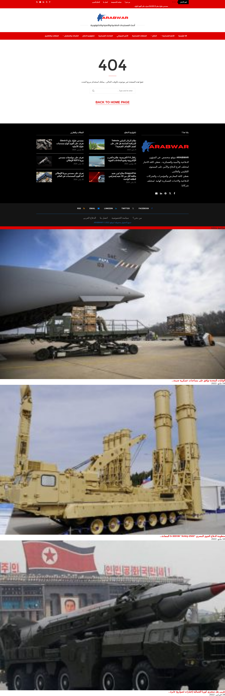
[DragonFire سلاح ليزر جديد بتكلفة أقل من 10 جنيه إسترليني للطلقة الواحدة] (97, 177)
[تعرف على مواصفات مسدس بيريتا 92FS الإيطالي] (44, 161)
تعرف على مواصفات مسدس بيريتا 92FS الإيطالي (71, 158)
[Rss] (37, 2)
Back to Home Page (113, 102)
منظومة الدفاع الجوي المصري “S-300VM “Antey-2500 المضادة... (192, 536)
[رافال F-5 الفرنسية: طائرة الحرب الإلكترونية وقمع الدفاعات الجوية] (97, 161)
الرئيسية (181, 35)
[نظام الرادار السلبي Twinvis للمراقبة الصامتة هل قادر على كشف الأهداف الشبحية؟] (97, 144)
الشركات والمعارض (71, 35)
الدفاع (154, 35)
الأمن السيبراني (122, 35)
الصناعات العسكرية (105, 35)
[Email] (40, 2)
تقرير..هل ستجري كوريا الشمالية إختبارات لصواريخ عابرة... (196, 691)
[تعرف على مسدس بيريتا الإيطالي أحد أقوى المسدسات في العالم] (44, 177)
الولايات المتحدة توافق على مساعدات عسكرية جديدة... (198, 380)
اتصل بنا (105, 2)
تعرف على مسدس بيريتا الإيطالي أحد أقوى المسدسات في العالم (69, 174)
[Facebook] (49, 2)
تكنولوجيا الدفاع (89, 35)
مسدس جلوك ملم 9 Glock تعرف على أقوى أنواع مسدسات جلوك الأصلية (70, 143)
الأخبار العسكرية (168, 35)
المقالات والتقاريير (52, 35)
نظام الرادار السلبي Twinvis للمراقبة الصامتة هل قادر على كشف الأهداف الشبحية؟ (123, 143)
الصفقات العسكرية (139, 35)
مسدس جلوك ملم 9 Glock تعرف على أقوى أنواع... (151, 6)
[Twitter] (47, 2)
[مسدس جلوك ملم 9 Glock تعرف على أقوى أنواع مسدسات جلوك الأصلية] (44, 144)
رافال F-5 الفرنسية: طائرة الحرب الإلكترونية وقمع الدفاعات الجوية (121, 158)
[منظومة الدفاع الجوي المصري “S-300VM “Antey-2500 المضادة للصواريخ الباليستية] (112, 460)
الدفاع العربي (96, 2)
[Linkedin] (43, 2)
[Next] (175, 2)
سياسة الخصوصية (116, 2)
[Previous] (173, 2)
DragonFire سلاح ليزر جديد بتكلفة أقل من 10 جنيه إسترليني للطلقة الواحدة (122, 176)
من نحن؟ (127, 2)
